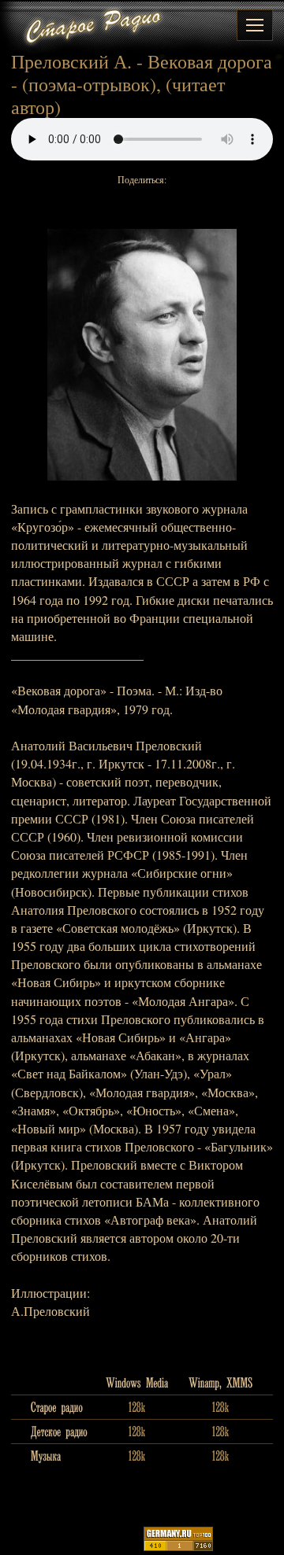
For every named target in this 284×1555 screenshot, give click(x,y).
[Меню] (255, 25)
